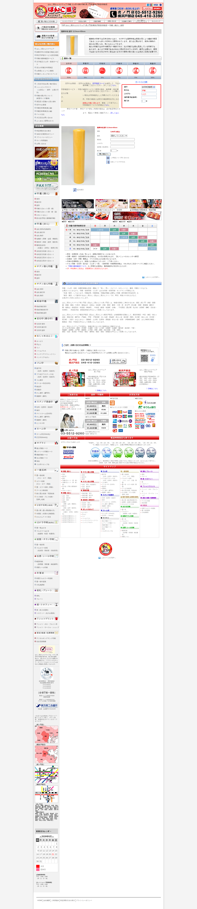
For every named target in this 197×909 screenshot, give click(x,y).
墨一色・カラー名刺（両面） (129, 485)
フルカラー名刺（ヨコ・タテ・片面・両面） (129, 480)
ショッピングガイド (43, 87)
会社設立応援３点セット (45, 254)
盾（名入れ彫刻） (42, 610)
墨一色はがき (41, 528)
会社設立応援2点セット (69, 516)
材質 (38, 98)
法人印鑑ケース (42, 458)
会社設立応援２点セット (45, 251)
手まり (38, 344)
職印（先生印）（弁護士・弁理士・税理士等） (70, 512)
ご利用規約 (55, 900)
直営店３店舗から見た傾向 (46, 101)
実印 (38, 199)
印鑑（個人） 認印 (116, 25)
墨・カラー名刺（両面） (45, 487)
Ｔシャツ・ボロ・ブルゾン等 (46, 624)
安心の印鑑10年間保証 (44, 68)
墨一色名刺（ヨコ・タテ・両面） (128, 475)
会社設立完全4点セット (69, 522)
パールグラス (86, 518)
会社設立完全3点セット (69, 520)
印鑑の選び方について (44, 96)
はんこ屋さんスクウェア (45, 49)
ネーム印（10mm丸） (108, 513)
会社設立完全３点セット (45, 257)
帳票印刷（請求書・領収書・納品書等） (130, 532)
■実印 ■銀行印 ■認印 (122, 222)
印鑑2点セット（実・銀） (70, 480)
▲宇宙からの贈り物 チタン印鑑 (75, 210)
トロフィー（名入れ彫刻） (46, 613)
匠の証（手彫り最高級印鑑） (69, 487)
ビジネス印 (40, 423)
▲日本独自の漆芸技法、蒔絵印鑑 (143, 210)
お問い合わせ (41, 144)
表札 (38, 596)
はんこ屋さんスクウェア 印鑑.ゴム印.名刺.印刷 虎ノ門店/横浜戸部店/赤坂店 (77, 4)
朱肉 (38, 461)
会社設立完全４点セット (45, 261)
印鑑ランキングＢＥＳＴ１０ (46, 74)
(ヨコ (38, 484)
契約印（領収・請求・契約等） (47, 242)
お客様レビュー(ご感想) (45, 71)
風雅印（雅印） (42, 396)
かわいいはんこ (42, 215)
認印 (38, 205)
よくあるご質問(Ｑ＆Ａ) (44, 121)
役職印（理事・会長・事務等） (47, 239)
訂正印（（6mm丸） (108, 515)
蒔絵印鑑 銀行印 (42, 310)
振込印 (38, 386)
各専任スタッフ (65, 407)
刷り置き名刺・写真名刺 (45, 494)
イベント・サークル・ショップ (150, 494)
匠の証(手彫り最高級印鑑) (45, 218)
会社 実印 (39, 289)
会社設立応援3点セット (69, 518)
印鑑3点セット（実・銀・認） (70, 483)
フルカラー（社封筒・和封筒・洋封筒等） (130, 523)
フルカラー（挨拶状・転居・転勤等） (130, 512)
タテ (44, 478)
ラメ (38, 348)
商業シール (125, 536)
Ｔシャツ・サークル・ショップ (47, 627)
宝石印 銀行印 (41, 327)
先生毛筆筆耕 (41, 641)
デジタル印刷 (146, 501)
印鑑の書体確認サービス (45, 58)
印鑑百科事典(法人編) (44, 111)
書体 (47, 98)
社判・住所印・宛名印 (44, 407)
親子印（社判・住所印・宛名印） (110, 475)
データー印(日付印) (43, 383)
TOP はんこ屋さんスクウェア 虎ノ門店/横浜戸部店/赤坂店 (84, 25)
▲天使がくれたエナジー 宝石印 (109, 210)
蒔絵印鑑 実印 (41, 306)
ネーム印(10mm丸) (43, 434)
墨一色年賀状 (41, 582)
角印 (38, 410)
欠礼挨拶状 (40, 585)
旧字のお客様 (41, 105)
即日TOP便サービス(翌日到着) (47, 55)
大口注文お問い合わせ (44, 118)
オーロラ (39, 341)
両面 (49, 478)
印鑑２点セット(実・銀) (45, 209)
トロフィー (145, 484)
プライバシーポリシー (44, 137)
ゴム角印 (39, 380)
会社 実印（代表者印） (89, 484)
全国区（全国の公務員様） (46, 514)
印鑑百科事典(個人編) (44, 108)
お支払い (41, 90)
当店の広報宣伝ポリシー (45, 134)
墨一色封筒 (40, 545)
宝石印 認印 (40, 330)
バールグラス (41, 351)
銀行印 (38, 202)
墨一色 (124, 509)
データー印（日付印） (109, 484)
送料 (48, 90)
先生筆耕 (144, 503)
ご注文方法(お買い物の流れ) (46, 84)
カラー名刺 (40, 481)
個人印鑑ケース (42, 448)
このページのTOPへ (152, 277)
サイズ (43, 98)
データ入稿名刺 (42, 490)
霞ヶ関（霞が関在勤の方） (130, 500)
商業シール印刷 (42, 567)
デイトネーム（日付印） (109, 502)
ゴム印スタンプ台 (42, 464)
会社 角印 (39, 236)
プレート (39, 599)
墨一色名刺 (40, 475)
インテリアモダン (42, 357)
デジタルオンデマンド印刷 (46, 638)
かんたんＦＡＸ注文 (43, 517)
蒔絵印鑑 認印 (41, 313)
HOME (39, 900)
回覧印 (38, 390)
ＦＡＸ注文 (40, 114)
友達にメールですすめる (117, 162)
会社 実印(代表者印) (43, 229)
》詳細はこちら (101, 390)
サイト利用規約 (42, 140)
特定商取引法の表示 (43, 131)
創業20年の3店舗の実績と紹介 (47, 52)
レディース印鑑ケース (44, 451)
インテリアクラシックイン (46, 354)
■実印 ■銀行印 (68, 222)
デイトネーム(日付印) (44, 413)
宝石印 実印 (40, 324)
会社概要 (46, 900)
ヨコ (39, 478)
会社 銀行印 (40, 232)
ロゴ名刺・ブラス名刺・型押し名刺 (129, 493)
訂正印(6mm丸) (42, 437)
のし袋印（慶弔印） (43, 393)
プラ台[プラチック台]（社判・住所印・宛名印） (110, 479)
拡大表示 (80, 190)
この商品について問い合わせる (119, 157)
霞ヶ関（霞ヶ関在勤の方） (46, 510)
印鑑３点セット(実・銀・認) (46, 212)
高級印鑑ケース (42, 455)
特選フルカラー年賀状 (44, 578)
